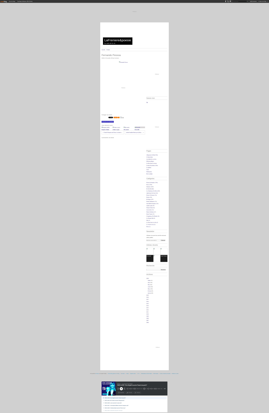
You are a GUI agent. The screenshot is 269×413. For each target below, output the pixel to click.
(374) (151, 195)
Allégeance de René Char (152, 155)
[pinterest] (230, 1)
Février (149, 291)
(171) (151, 201)
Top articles (123, 373)
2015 (147, 303)
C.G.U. (138, 373)
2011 (147, 312)
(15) (150, 214)
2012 (147, 310)
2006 (147, 322)
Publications (149, 171)
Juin (149, 282)
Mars (149, 289)
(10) (152, 216)
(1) (148, 226)
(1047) (150, 186)
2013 (147, 307)
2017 (147, 299)
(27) (151, 212)
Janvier (149, 293)
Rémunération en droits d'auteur (146, 373)
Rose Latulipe (149, 174)
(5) (148, 220)
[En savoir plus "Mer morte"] (163, 251)
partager (130, 392)
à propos (138, 392)
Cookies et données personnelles (165, 373)
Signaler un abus (133, 373)
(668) (150, 189)
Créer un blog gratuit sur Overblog (113, 373)
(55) (150, 205)
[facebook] (226, 1)
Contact (108, 49)
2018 (147, 297)
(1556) (149, 184)
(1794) (152, 182)
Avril (149, 286)
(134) (152, 203)
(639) (153, 191)
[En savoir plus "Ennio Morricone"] (156, 258)
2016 (147, 301)
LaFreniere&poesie (117, 40)
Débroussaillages (150, 161)
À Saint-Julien (149, 157)
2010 (147, 314)
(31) (150, 210)
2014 (147, 305)
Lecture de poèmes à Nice (152, 165)
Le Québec (148, 167)
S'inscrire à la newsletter (107, 121)
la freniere (97, 373)
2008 (147, 318)
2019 (147, 295)
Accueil (103, 49)
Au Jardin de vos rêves (151, 159)
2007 (147, 320)
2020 (147, 278)
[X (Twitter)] (228, 1)
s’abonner (122, 392)
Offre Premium (155, 373)
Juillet (149, 280)
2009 (147, 316)
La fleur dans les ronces (151, 163)
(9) (150, 218)
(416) (152, 193)
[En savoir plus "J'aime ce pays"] (156, 251)
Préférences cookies (175, 373)
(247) (149, 199)
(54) (150, 207)
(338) (149, 197)
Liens (147, 169)
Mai (149, 284)
